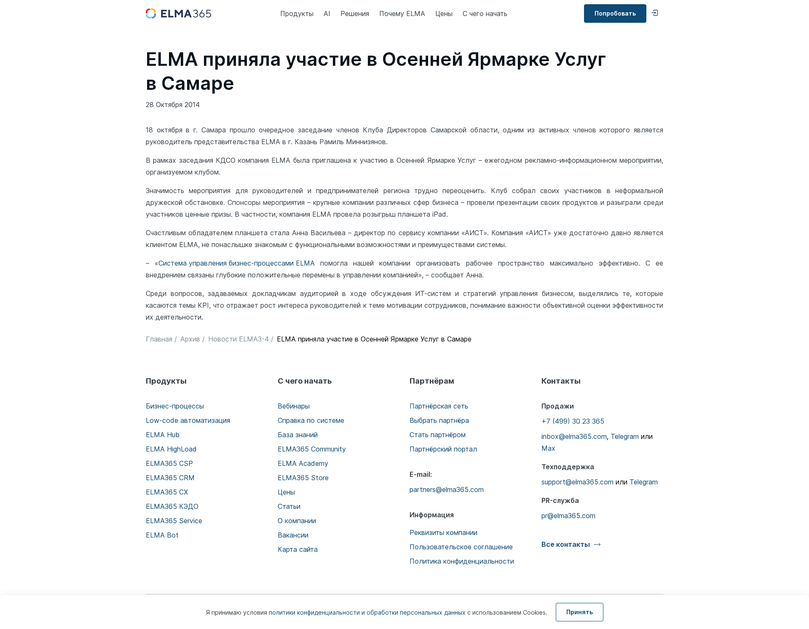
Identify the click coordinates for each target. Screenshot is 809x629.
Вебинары (294, 406)
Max (548, 448)
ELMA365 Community (312, 449)
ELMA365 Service (174, 520)
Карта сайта (298, 549)
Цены (444, 13)
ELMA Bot (162, 535)
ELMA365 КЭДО (172, 506)
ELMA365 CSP (169, 463)
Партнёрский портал (443, 449)
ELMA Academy (303, 463)
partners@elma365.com (447, 489)
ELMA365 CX (167, 492)
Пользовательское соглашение (461, 547)
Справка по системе (311, 420)
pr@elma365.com (568, 515)
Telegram (625, 436)
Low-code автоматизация (188, 420)
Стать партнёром (438, 434)
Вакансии (293, 535)
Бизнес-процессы (175, 406)
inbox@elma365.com (574, 436)
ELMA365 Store (303, 477)
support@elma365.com (577, 482)
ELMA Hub (162, 434)
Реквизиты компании (443, 532)
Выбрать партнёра (439, 420)
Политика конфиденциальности (462, 561)
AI (327, 13)
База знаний (298, 434)
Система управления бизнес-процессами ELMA (236, 263)
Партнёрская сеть (439, 406)
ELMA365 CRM (170, 477)
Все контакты (565, 544)
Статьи (289, 506)
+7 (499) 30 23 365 (572, 421)
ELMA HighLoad (171, 449)
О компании (297, 520)
